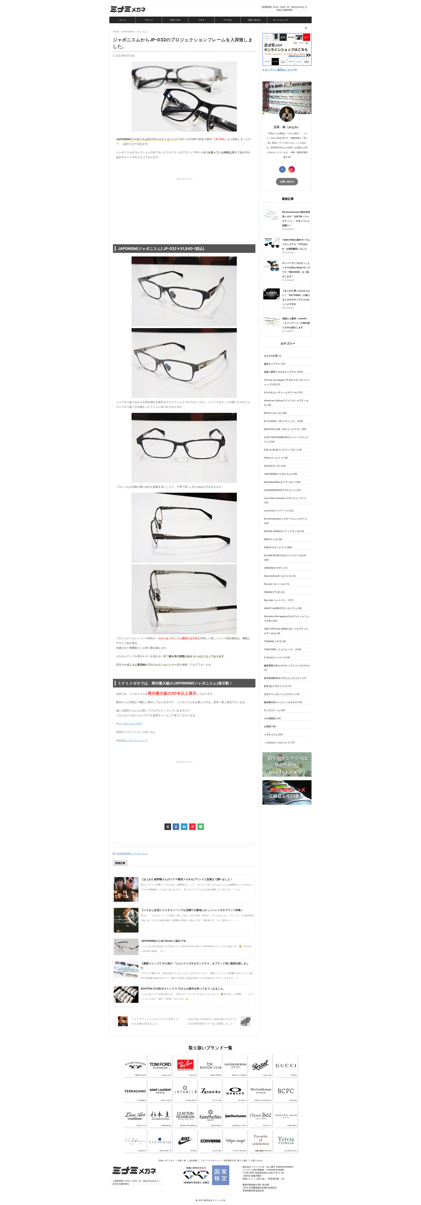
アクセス (227, 20)
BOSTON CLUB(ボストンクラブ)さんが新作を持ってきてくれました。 (183, 988)
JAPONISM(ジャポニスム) (132, 853)
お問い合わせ (254, 20)
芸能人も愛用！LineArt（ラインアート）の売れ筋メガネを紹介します (296, 323)
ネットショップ (280, 20)
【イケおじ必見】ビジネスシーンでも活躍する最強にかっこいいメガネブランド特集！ (192, 910)
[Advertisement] (184, 208)
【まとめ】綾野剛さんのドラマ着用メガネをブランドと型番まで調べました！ (187, 879)
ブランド (149, 20)
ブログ (201, 20)
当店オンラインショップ (133, 740)
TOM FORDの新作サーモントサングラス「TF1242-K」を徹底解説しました (296, 244)
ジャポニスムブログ (130, 723)
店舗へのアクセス (166, 1160)
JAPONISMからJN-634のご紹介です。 (165, 940)
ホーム (122, 20)
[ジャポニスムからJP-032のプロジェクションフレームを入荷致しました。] (184, 826)
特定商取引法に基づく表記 (235, 1160)
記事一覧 (182, 1160)
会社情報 (193, 1160)
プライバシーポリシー (210, 1160)
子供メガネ (175, 20)
